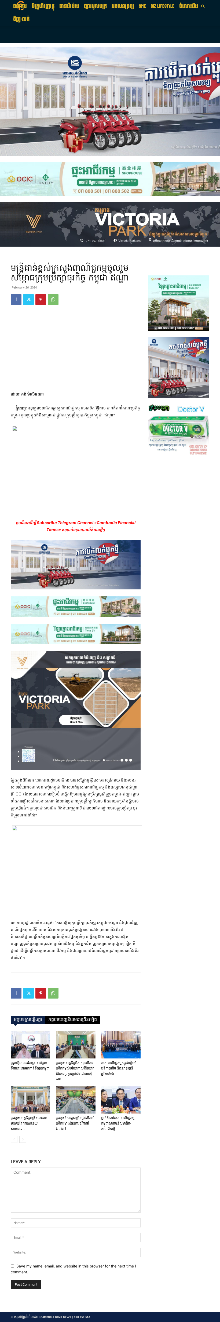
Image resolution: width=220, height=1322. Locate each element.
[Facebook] (16, 299)
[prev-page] (14, 1139)
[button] (202, 6)
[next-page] (22, 1139)
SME (142, 6)
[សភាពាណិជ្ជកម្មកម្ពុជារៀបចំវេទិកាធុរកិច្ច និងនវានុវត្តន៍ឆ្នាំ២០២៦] (121, 1044)
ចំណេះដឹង (188, 6)
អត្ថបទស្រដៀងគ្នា (28, 1020)
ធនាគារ (20, 6)
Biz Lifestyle (162, 6)
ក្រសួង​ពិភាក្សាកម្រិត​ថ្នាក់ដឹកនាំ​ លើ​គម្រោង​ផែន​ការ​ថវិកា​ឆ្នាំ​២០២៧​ (75, 1123)
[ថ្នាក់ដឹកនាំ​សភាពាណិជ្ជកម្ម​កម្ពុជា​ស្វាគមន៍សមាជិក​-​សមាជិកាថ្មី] (121, 1100)
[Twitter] (28, 299)
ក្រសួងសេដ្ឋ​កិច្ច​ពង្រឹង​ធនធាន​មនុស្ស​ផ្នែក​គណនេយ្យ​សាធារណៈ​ (29, 1123)
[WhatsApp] (53, 299)
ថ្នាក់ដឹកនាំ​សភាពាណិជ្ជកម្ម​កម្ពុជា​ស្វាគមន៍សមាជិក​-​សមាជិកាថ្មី (117, 1123)
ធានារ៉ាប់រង (69, 6)
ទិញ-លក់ (21, 19)
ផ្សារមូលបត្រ (95, 6)
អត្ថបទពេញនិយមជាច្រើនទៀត (73, 1020)
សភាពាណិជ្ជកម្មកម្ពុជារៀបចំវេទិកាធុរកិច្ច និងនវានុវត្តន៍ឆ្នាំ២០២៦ (119, 1068)
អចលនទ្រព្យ (123, 6)
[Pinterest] (40, 299)
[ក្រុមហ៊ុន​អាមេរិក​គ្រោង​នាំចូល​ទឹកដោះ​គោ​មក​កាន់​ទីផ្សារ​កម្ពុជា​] (30, 1044)
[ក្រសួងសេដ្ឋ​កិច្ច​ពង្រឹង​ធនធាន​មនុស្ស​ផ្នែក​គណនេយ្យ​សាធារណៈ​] (30, 1100)
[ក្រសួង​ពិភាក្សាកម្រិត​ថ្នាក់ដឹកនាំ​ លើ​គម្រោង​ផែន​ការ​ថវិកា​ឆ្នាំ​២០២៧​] (75, 1100)
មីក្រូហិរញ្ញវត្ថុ (43, 6)
